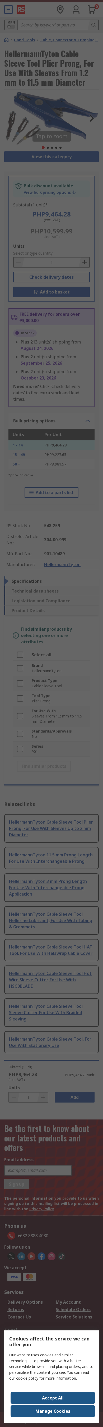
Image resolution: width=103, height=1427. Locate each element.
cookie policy (27, 1378)
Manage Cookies (52, 1411)
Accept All (53, 1398)
